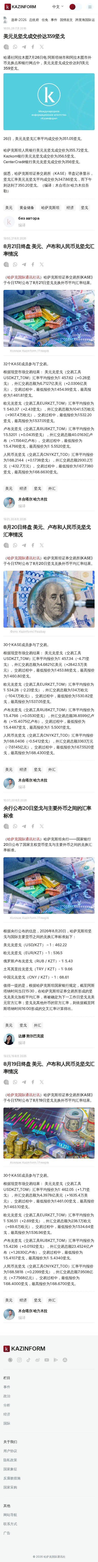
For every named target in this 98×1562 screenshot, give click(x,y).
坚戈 (84, 207)
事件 (54, 20)
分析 (6, 1405)
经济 (70, 207)
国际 (6, 1423)
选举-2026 (18, 20)
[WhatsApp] (15, 47)
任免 (45, 20)
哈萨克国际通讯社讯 (23, 277)
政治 (6, 1396)
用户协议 (10, 1451)
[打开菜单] (90, 6)
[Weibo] (37, 1360)
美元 (9, 207)
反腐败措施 (12, 1478)
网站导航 (10, 1515)
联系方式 (10, 1524)
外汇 (52, 488)
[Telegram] (24, 47)
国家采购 (10, 1487)
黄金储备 (27, 207)
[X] (41, 47)
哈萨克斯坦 (50, 207)
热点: (5, 19)
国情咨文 (66, 20)
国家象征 (10, 1469)
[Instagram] (6, 47)
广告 (6, 1533)
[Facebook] (33, 47)
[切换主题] (75, 6)
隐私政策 (10, 1460)
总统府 (34, 20)
